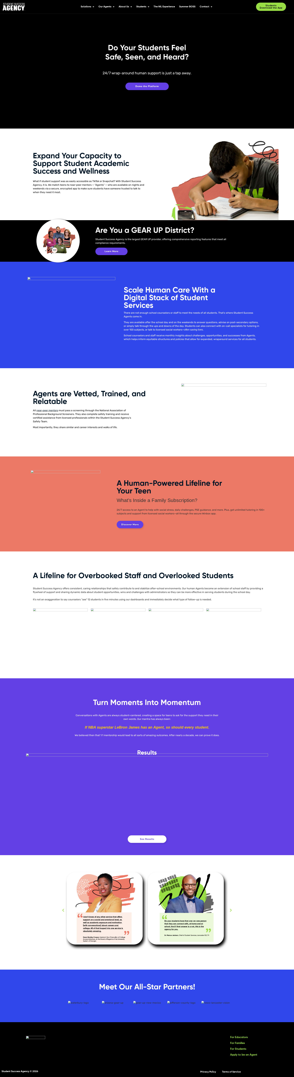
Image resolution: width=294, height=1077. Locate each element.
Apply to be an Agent (243, 1054)
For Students (238, 1049)
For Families (237, 1043)
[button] (63, 910)
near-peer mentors (47, 410)
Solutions (86, 7)
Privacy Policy (208, 1072)
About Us (124, 7)
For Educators (239, 1037)
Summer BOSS (187, 7)
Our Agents (104, 7)
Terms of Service (231, 1072)
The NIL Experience (164, 7)
